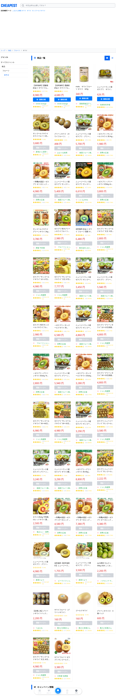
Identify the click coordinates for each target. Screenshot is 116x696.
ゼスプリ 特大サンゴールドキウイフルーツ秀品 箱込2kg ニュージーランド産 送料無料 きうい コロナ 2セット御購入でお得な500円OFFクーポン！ (41, 326)
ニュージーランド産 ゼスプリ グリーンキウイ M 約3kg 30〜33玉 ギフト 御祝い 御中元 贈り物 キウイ (62, 374)
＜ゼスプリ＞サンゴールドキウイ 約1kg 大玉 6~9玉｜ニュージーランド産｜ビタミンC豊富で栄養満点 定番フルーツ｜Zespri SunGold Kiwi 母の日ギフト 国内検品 (105, 135)
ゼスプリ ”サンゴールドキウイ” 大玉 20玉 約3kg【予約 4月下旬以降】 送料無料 (41, 658)
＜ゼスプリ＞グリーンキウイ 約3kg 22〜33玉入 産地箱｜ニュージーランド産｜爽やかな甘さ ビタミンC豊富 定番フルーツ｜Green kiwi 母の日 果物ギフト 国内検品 (105, 182)
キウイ (29, 11)
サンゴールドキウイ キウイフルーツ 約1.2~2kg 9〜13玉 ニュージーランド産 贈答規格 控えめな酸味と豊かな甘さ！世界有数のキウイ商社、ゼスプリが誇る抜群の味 (41, 134)
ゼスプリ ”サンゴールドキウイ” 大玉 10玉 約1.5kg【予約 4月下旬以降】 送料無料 (105, 229)
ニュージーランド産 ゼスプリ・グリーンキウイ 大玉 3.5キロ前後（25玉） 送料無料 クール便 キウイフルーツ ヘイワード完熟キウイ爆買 (41, 563)
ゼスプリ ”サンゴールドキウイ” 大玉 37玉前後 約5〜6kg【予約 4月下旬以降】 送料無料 (62, 278)
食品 (3, 66)
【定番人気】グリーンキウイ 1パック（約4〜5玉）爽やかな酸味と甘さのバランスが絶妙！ (40, 612)
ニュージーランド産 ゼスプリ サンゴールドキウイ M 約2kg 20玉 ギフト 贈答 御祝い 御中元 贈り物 (84, 326)
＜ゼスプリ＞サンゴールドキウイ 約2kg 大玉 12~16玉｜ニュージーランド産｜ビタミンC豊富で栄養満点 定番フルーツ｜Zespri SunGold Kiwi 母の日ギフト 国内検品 (84, 374)
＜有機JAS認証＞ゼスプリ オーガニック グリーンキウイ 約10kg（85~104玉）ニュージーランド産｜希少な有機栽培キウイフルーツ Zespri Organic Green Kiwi (105, 518)
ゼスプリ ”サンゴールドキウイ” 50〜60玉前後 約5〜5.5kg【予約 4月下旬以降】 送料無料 (41, 422)
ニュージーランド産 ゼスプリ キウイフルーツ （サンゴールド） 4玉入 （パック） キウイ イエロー (105, 88)
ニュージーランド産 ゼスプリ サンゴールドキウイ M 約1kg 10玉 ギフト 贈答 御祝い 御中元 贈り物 (84, 422)
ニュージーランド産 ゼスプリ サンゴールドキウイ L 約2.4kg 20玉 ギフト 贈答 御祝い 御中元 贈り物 (62, 182)
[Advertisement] (58, 31)
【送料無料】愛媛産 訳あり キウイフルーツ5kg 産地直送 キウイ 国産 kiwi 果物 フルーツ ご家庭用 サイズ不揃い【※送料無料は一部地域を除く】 (62, 86)
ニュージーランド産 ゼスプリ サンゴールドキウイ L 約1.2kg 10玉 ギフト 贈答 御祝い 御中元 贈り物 (83, 278)
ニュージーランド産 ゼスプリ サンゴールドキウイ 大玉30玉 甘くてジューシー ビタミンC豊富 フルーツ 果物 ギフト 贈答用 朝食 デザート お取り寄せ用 (84, 182)
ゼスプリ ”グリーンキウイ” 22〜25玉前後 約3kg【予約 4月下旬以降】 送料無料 (105, 326)
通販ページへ (41, 147)
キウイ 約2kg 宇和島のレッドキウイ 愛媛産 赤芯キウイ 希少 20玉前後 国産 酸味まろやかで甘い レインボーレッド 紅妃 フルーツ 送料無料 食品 (41, 518)
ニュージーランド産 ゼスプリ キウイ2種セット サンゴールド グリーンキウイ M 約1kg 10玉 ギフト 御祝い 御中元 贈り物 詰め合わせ (62, 470)
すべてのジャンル (7, 62)
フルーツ (5, 70)
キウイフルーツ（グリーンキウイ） (62, 611)
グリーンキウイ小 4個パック (105, 612)
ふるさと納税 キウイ (19, 11)
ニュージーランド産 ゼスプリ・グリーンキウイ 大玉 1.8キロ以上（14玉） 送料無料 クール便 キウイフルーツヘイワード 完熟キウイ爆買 (84, 564)
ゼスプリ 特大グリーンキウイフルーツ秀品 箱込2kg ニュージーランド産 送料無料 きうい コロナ (62, 229)
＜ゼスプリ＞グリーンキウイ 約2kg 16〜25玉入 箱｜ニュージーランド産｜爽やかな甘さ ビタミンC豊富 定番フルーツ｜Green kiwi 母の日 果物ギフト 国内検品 (41, 374)
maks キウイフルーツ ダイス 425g (84, 87)
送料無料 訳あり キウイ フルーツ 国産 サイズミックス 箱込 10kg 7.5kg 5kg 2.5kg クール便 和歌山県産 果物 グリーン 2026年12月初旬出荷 (84, 230)
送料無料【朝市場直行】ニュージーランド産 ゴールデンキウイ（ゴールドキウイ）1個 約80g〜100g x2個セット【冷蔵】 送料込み (62, 564)
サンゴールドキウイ (38, 11)
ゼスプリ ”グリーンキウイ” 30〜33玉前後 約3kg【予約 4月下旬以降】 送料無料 (105, 374)
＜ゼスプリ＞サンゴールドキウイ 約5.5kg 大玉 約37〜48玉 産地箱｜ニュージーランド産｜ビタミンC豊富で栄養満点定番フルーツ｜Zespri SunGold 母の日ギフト (62, 326)
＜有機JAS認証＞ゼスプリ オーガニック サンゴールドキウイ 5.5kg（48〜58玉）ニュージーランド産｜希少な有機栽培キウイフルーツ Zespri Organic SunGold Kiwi (84, 518)
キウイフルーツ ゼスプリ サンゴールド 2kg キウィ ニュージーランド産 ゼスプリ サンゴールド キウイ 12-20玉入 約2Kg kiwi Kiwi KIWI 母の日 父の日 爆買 (62, 658)
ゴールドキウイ (82, 610)
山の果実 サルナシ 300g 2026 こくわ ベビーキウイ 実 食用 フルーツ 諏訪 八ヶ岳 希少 (105, 564)
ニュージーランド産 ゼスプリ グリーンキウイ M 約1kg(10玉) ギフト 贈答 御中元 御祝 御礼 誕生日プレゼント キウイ (41, 470)
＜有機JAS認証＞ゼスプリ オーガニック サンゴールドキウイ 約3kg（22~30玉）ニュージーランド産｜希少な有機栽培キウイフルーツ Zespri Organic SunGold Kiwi (41, 182)
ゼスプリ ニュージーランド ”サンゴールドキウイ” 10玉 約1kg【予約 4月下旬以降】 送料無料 (105, 470)
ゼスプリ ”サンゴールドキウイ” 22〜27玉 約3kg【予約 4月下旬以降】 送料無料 (41, 278)
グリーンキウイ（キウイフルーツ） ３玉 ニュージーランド (62, 135)
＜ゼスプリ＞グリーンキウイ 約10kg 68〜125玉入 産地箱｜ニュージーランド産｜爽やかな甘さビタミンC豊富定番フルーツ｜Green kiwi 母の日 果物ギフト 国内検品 (84, 470)
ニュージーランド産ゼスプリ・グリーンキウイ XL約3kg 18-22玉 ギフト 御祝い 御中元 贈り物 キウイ (84, 135)
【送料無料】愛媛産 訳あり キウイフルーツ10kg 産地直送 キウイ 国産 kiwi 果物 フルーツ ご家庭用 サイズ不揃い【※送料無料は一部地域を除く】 (41, 86)
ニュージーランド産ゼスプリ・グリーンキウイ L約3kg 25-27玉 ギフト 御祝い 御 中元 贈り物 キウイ (105, 278)
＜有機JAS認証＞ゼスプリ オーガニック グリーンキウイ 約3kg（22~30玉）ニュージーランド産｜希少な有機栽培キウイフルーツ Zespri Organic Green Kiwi (62, 518)
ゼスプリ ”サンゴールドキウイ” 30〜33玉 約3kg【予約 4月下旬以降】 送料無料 (62, 422)
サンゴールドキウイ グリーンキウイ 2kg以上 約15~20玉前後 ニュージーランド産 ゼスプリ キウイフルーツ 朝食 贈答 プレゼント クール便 (41, 230)
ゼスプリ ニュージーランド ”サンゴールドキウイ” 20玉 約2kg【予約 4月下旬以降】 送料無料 (105, 422)
